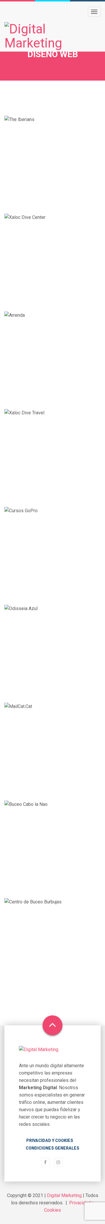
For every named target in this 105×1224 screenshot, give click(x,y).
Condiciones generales (52, 1148)
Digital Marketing (64, 1195)
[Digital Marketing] (52, 36)
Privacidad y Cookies (49, 1140)
